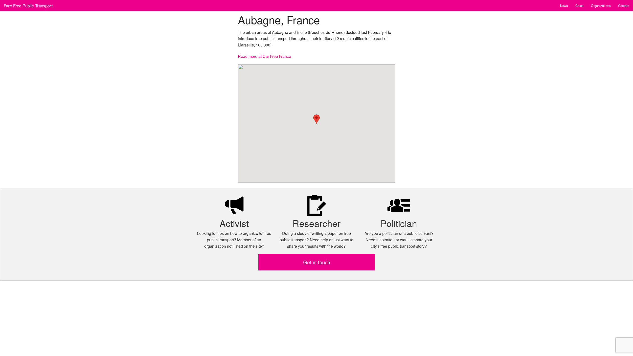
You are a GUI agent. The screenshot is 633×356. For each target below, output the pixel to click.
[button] (316, 119)
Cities (579, 5)
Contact (623, 5)
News (564, 5)
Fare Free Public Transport (28, 5)
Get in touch (316, 262)
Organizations (601, 5)
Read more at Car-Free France (264, 56)
